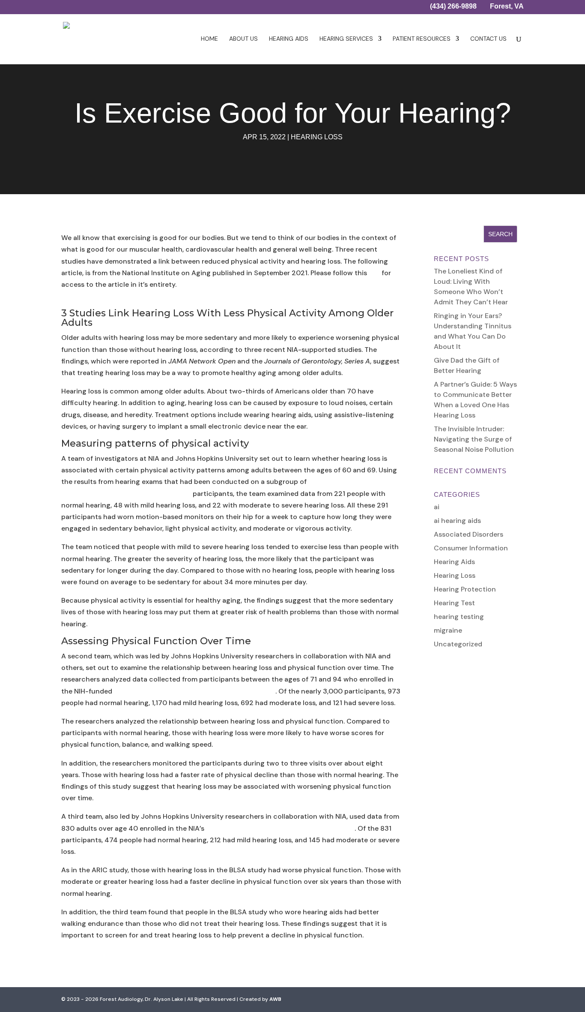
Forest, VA (507, 7)
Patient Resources (422, 39)
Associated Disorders (468, 534)
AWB (275, 999)
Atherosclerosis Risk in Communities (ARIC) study (194, 691)
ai (436, 506)
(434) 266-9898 (453, 7)
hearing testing (459, 616)
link (374, 272)
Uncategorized (458, 644)
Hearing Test (454, 602)
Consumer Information (471, 548)
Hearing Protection (465, 589)
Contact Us (488, 39)
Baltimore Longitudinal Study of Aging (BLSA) (280, 828)
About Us (243, 39)
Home (209, 39)
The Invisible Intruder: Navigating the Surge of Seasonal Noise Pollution (474, 439)
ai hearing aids (457, 520)
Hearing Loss (317, 137)
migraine (448, 630)
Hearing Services (346, 39)
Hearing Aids (288, 39)
